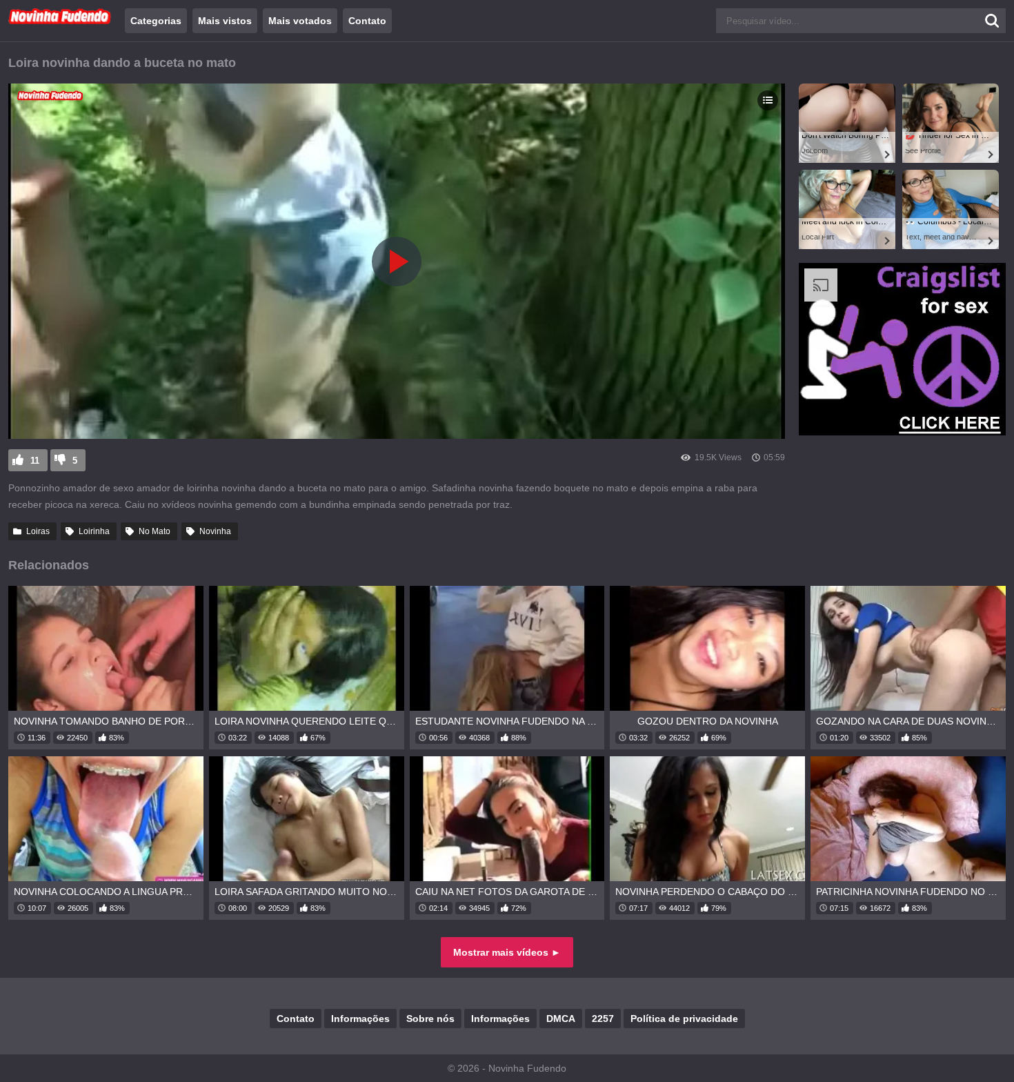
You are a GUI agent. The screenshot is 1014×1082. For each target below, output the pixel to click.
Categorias (155, 20)
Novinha (215, 531)
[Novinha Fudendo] (60, 21)
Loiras (38, 531)
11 (34, 460)
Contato (367, 20)
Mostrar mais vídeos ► (507, 952)
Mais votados (300, 20)
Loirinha (94, 531)
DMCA (560, 1018)
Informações (360, 1018)
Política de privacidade (684, 1018)
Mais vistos (225, 20)
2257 (603, 1018)
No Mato (154, 531)
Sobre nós (430, 1018)
